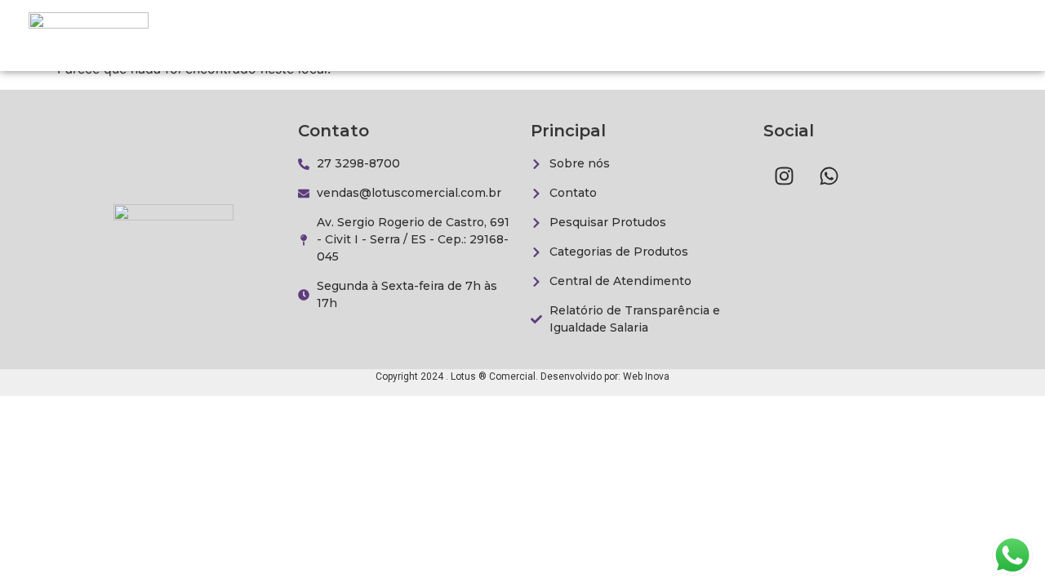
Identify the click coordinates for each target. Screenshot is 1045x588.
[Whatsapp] (828, 175)
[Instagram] (783, 175)
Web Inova (646, 376)
